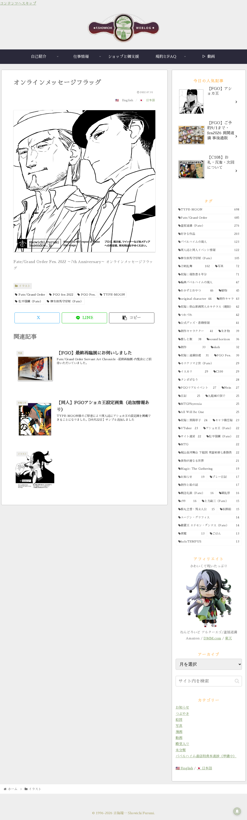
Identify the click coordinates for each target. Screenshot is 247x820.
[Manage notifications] (237, 811)
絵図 (179, 719)
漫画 (179, 731)
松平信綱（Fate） (31, 301)
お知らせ (182, 707)
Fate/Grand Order (32, 294)
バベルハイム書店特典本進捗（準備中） (206, 756)
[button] (131, 317)
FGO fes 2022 (63, 294)
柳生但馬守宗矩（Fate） (66, 301)
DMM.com (212, 638)
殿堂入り (182, 743)
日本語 (150, 100)
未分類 (181, 750)
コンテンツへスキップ (18, 3)
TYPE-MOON (114, 294)
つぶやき (182, 713)
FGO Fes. (88, 294)
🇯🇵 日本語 (204, 768)
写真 (179, 725)
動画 (179, 737)
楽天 (228, 638)
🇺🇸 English (184, 768)
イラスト (24, 286)
